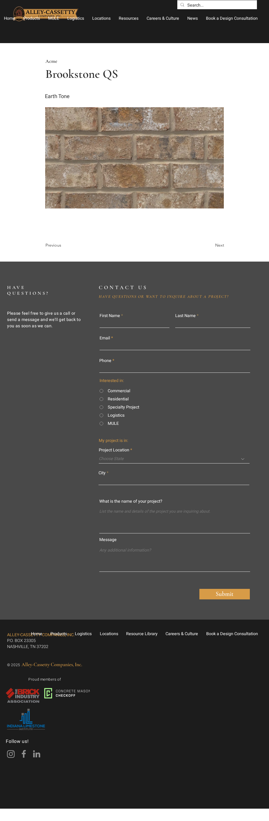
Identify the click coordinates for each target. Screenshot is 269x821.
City (102, 473)
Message (108, 540)
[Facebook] (24, 754)
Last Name (185, 316)
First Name (110, 316)
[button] (31, 18)
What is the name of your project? (130, 501)
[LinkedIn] (37, 754)
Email (105, 338)
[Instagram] (11, 754)
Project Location (114, 450)
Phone (105, 361)
